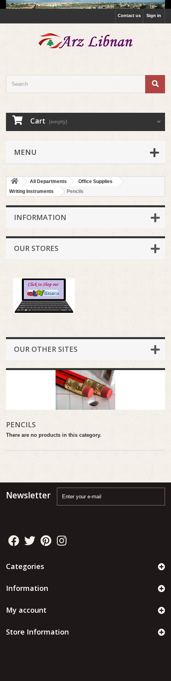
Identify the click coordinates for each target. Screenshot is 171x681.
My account (26, 610)
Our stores (36, 248)
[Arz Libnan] (85, 42)
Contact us (129, 15)
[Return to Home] (14, 182)
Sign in (153, 15)
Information (40, 217)
